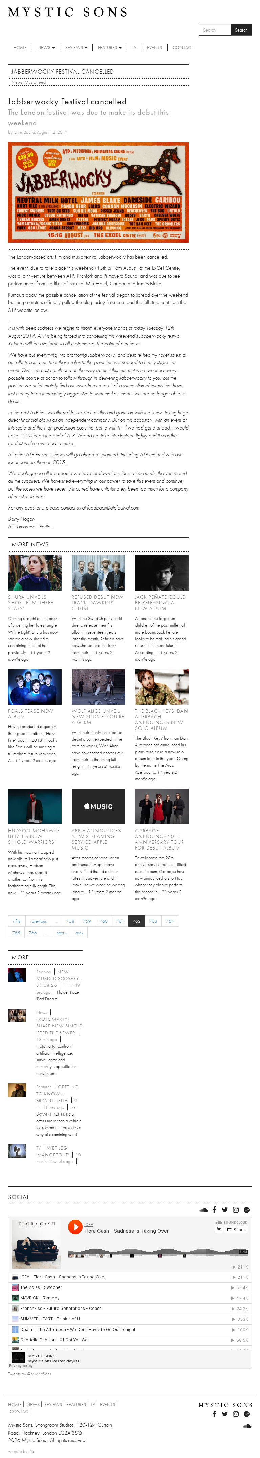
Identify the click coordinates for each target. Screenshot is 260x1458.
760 (104, 921)
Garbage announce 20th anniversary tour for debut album (159, 839)
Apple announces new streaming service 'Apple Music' (96, 839)
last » (78, 933)
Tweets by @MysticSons (29, 1374)
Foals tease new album (30, 713)
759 (87, 921)
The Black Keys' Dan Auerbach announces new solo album (161, 719)
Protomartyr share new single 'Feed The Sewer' (59, 1026)
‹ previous (38, 921)
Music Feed (35, 82)
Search (241, 30)
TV (134, 47)
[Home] (67, 11)
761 (120, 921)
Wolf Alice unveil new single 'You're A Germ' (98, 716)
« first (17, 921)
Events (154, 47)
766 (33, 933)
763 (153, 921)
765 (16, 933)
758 (70, 921)
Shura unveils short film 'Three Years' (30, 603)
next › (61, 933)
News (44, 47)
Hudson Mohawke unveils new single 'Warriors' (34, 836)
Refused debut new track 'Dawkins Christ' (98, 603)
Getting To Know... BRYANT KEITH (57, 1093)
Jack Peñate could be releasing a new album (160, 603)
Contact (183, 47)
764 (170, 921)
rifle (31, 1451)
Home (20, 47)
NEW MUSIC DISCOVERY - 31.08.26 (59, 978)
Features (108, 47)
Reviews (74, 47)
